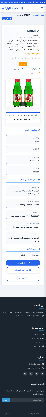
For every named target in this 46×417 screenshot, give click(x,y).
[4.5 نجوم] (35, 58)
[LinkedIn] (25, 374)
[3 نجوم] (25, 58)
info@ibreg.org (35, 364)
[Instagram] (31, 374)
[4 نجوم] (32, 58)
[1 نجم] (12, 58)
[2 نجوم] (19, 58)
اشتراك (5, 400)
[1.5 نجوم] (15, 58)
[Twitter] (37, 374)
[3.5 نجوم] (29, 58)
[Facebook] (42, 374)
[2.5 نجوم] (22, 58)
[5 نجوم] (39, 58)
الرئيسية (43, 15)
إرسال (23, 64)
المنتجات (36, 15)
